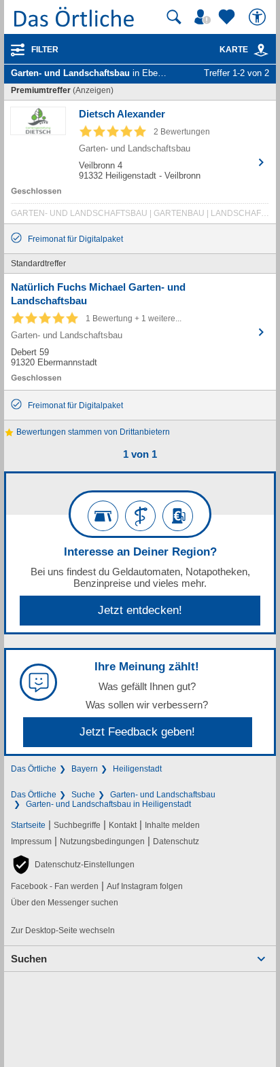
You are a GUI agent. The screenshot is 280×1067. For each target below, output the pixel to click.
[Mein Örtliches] (204, 17)
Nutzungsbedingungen (102, 841)
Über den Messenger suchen (64, 902)
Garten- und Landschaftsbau (162, 794)
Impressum (31, 841)
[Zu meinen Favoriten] (228, 17)
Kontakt (123, 825)
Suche (83, 794)
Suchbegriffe (77, 825)
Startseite (28, 825)
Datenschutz (176, 841)
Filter (44, 49)
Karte (234, 49)
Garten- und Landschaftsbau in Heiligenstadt (108, 804)
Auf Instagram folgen (145, 886)
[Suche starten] (174, 17)
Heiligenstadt (137, 769)
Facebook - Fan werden (55, 886)
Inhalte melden (172, 825)
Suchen (29, 958)
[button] (73, 864)
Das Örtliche (33, 769)
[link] (261, 50)
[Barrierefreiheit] (259, 17)
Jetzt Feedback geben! (137, 731)
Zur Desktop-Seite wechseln (63, 930)
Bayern (84, 769)
